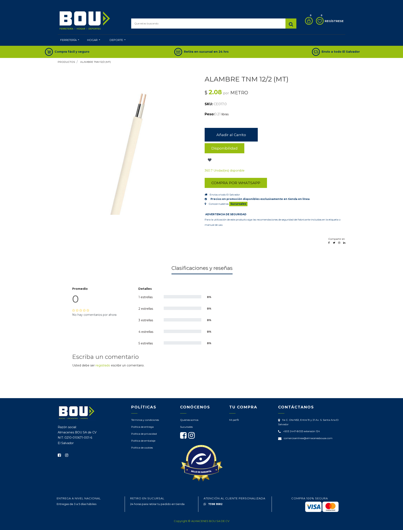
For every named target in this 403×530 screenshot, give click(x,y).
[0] (308, 21)
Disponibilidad (224, 148)
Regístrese (334, 21)
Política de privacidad (144, 433)
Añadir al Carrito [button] (231, 134)
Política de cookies (142, 447)
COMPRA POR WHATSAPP (235, 183)
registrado (103, 365)
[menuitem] (69, 40)
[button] (209, 160)
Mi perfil (234, 419)
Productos (66, 61)
